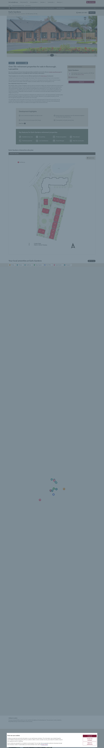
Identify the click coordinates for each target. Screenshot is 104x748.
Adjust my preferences (89, 743)
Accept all (90, 736)
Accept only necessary (89, 739)
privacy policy (45, 744)
